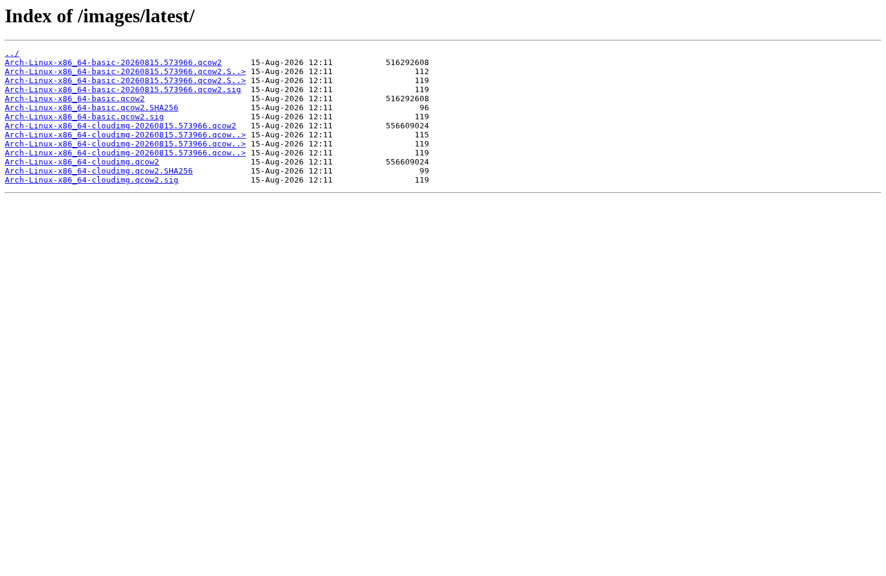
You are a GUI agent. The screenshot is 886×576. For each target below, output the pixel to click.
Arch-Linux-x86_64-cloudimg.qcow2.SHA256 (99, 170)
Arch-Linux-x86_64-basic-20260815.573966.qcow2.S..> (125, 71)
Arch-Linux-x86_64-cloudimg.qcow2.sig (91, 179)
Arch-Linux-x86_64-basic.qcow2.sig (84, 116)
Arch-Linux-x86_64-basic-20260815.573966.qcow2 (113, 62)
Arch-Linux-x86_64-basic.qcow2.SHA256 (91, 107)
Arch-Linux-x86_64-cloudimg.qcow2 (82, 161)
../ (12, 53)
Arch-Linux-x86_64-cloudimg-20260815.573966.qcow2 (120, 125)
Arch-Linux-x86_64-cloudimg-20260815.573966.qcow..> (125, 134)
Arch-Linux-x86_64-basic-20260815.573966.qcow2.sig (123, 89)
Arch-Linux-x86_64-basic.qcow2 (75, 98)
